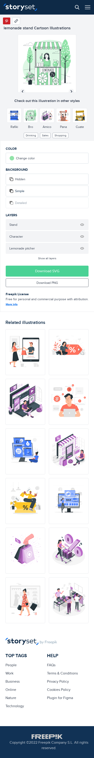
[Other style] (14, 115)
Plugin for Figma (60, 697)
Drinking (31, 135)
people (11, 665)
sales (45, 135)
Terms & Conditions (62, 673)
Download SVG (47, 271)
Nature (10, 697)
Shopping (60, 135)
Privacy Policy (58, 681)
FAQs (51, 665)
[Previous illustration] (22, 91)
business (12, 681)
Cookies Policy (58, 689)
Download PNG (47, 282)
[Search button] (77, 7)
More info (12, 304)
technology (14, 706)
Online (10, 689)
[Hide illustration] (82, 224)
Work (9, 673)
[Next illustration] (71, 91)
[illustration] (25, 352)
